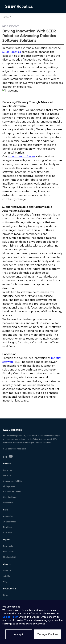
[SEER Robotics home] (33, 430)
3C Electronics (9, 521)
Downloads (8, 546)
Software (7, 475)
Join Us (6, 576)
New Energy (8, 527)
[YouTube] (11, 456)
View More (7, 532)
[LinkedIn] (5, 456)
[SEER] (19, 6)
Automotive (8, 516)
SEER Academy (9, 557)
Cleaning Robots (10, 497)
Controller (7, 470)
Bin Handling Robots (12, 491)
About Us (7, 570)
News (6, 16)
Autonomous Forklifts (12, 481)
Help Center (8, 551)
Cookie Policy (10, 616)
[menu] (57, 6)
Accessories (8, 502)
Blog (5, 581)
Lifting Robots (9, 486)
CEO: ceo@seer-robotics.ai (14, 449)
